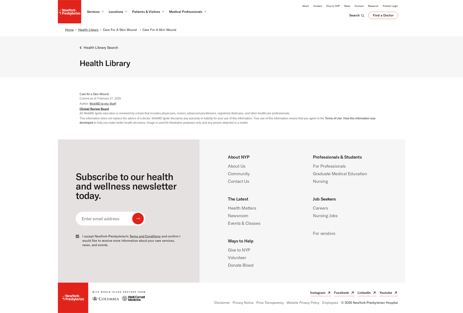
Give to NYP (333, 6)
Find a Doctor (383, 16)
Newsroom (238, 215)
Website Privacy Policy (303, 303)
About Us (236, 166)
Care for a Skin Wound (94, 94)
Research (373, 6)
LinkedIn (367, 293)
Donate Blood (241, 265)
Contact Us (238, 181)
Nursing (320, 181)
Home (69, 30)
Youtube (388, 293)
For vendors (324, 233)
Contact (359, 6)
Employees (330, 303)
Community (239, 173)
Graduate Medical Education (340, 173)
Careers (317, 6)
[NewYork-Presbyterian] (101, 298)
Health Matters (242, 208)
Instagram (320, 293)
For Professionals (329, 166)
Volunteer (237, 257)
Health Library (88, 30)
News (347, 6)
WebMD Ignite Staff (103, 103)
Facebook (344, 293)
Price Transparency (270, 303)
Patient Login (390, 6)
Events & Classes (244, 223)
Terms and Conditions (145, 236)
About (305, 6)
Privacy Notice (243, 303)
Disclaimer (222, 303)
